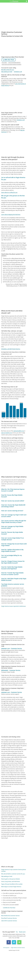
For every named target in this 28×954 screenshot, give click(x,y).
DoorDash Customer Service (9, 918)
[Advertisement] (14, 99)
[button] (26, 1)
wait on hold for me (6, 433)
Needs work (22, 932)
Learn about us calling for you (9, 192)
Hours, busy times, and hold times (10, 881)
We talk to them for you (7, 69)
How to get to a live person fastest (10, 879)
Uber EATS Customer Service (9, 921)
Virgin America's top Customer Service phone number (13, 870)
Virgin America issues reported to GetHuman (13, 606)
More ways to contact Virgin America (11, 886)
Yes (17, 932)
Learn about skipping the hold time (10, 214)
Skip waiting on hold (6, 71)
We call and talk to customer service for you (13, 874)
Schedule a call (18, 71)
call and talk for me (19, 431)
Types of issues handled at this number (12, 884)
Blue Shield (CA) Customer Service (10, 915)
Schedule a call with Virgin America (10, 349)
